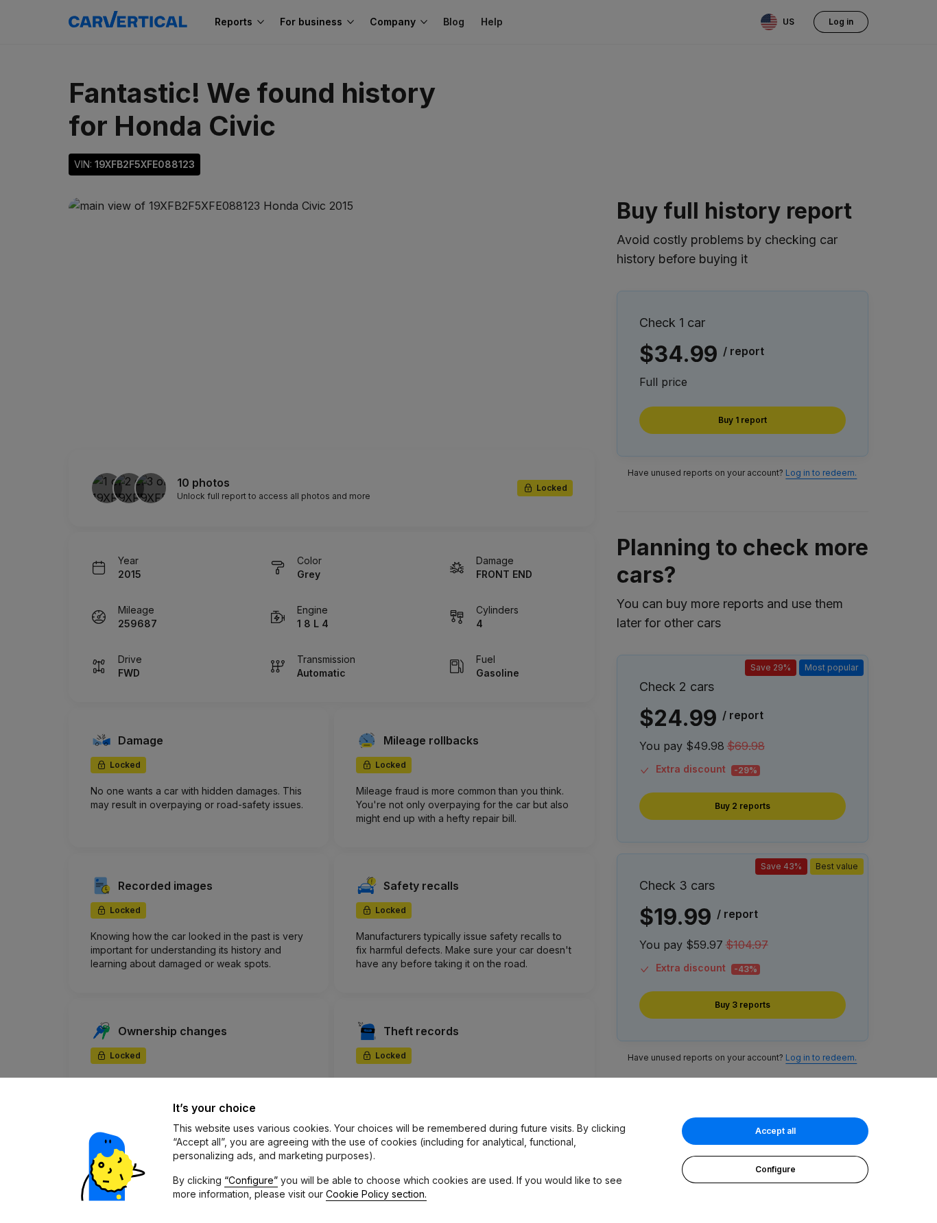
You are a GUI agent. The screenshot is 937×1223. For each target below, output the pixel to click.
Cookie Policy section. (376, 1194)
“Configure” (251, 1180)
